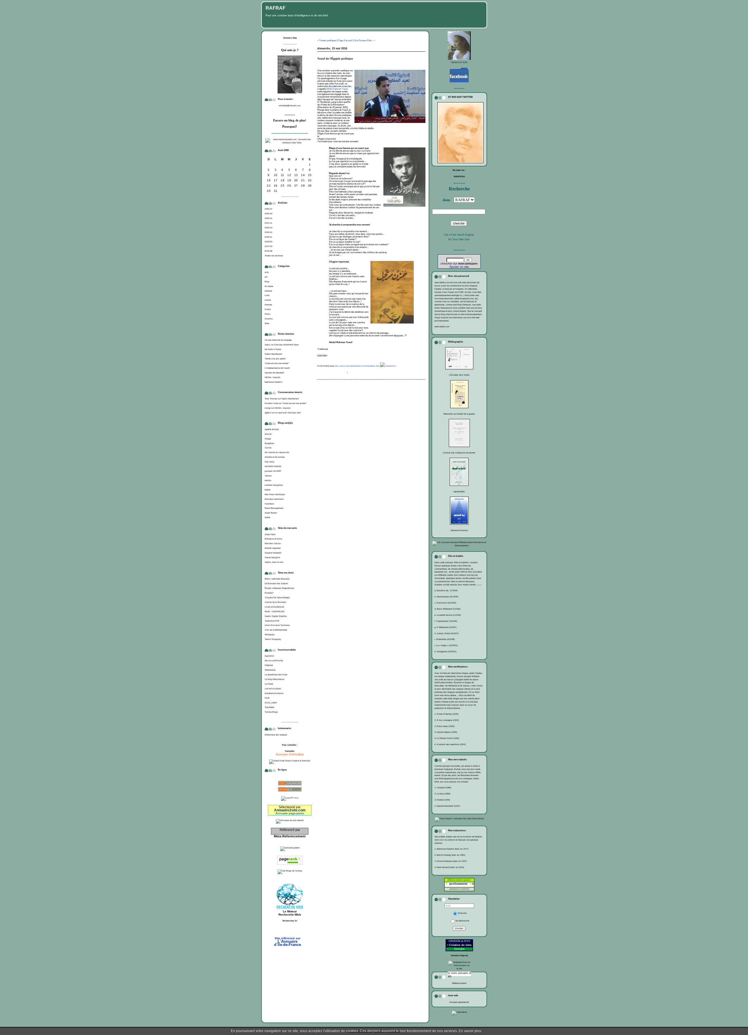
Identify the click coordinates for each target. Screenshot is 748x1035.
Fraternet (269, 665)
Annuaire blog (290, 37)
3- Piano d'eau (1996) (444, 726)
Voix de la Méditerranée (276, 630)
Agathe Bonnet (272, 429)
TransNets (269, 707)
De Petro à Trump (273, 349)
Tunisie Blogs (271, 712)
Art (266, 277)
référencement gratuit (459, 880)
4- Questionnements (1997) (447, 806)
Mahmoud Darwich (273, 382)
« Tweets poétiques (326, 40)
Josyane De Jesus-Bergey (277, 597)
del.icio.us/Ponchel (274, 660)
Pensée (268, 304)
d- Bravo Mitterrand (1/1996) (447, 609)
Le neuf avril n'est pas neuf (288, 412)
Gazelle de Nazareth (274, 372)
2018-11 (268, 237)
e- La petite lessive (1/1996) (447, 615)
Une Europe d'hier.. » (364, 40)
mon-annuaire (468, 263)
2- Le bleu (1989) (442, 793)
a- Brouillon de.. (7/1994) (446, 590)
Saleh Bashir (271, 513)
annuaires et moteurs (459, 889)
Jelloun (268, 475)
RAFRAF (275, 8)
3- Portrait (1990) (442, 800)
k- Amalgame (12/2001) (445, 651)
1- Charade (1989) (442, 787)
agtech (268, 412)
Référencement (459, 983)
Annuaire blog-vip (459, 955)
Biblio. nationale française (277, 578)
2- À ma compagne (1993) (446, 720)
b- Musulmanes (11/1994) (446, 596)
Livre (267, 295)
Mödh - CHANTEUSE (275, 611)
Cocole (268, 447)
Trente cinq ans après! (275, 358)
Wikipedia (269, 634)
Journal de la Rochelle (275, 602)
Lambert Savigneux (274, 485)
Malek (268, 489)
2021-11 (268, 223)
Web (267, 323)
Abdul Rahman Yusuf (337, 89)
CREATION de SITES (459, 941)
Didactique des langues (276, 734)
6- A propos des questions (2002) (450, 744)
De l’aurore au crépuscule (277, 452)
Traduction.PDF (272, 621)
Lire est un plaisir (273, 688)
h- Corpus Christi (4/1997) (446, 633)
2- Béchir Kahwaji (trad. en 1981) (449, 855)
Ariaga (268, 438)
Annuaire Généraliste (290, 754)
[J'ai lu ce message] (742, 1031)
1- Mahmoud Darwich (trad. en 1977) (451, 849)
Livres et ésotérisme (274, 607)
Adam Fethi (270, 534)
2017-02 (268, 246)
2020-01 (268, 232)
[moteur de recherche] (290, 929)
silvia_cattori (271, 702)
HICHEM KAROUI (273, 466)
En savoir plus (470, 1031)
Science (269, 318)
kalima (268, 480)
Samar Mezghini (272, 557)
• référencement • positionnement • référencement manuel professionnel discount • (472, 883)
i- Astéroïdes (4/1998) (444, 639)
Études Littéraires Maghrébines (279, 588)
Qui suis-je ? (290, 50)
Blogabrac (269, 443)
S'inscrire (462, 913)
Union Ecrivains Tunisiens (277, 625)
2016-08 (268, 251)
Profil (267, 698)
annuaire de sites (464, 973)
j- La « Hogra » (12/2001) (446, 645)
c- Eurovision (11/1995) (445, 602)
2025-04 (268, 213)
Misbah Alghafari (273, 548)
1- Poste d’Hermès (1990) (446, 714)
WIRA (267, 517)
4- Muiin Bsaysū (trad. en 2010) (449, 867)
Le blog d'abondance (274, 679)
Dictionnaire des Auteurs (276, 583)
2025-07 (268, 209)
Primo (267, 314)
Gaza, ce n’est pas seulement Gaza (282, 344)
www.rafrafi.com (441, 326)
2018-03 (268, 241)
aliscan (268, 434)
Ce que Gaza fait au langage (278, 340)
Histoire (268, 291)
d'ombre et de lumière (275, 457)
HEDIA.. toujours (272, 377)
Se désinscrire (462, 920)
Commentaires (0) (370, 366)
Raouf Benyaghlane (274, 508)
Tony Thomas (271, 398)
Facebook (390, 366)
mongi (268, 408)
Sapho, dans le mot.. (274, 562)
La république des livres (276, 674)
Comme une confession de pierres (459, 452)
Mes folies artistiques (275, 494)
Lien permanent (352, 366)
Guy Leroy (269, 461)
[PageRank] (289, 865)
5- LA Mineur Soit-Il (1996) (446, 738)
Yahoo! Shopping (273, 639)
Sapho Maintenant (273, 354)
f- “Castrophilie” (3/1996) (445, 621)
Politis (268, 309)
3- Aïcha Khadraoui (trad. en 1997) (450, 861)
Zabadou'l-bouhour (459, 530)
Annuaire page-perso (290, 813)
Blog (267, 281)
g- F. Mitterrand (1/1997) (445, 627)
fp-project (269, 593)
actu (267, 272)
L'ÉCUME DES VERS (459, 375)
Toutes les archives (274, 255)
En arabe (269, 286)
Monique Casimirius (274, 499)
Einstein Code (271, 403)
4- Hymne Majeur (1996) (445, 732)
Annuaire (459, 948)
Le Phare (269, 684)
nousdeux (269, 503)
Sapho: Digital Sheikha (276, 616)
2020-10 (268, 227)
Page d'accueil (345, 40)
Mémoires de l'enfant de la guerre (459, 414)
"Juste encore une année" (277, 363)
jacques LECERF (273, 471)
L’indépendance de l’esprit (277, 368)
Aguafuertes (459, 491)
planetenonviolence (274, 693)
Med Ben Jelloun (273, 543)
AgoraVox (269, 656)
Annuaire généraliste (459, 1002)
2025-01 (268, 218)
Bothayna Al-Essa (273, 538)
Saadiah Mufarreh (273, 553)
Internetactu (270, 670)
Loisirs (268, 300)
